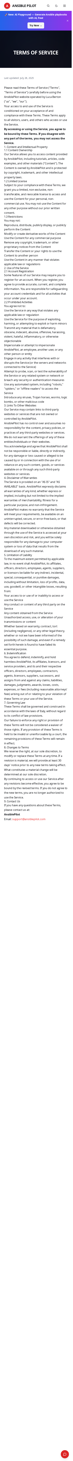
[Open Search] (65, 1454)
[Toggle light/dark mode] (56, 6)
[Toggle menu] (64, 6)
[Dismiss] (67, 20)
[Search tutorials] (48, 6)
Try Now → (36, 25)
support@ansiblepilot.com (28, 819)
